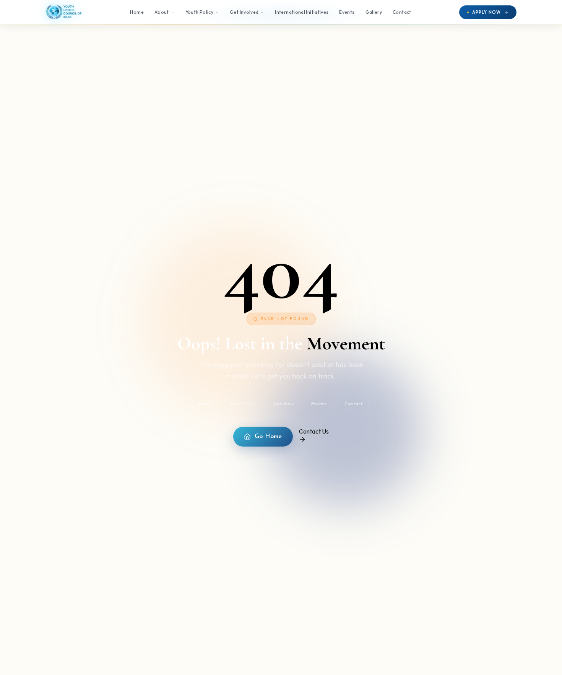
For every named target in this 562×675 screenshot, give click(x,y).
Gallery (373, 12)
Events (346, 12)
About (161, 12)
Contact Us (314, 431)
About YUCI (242, 404)
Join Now (283, 404)
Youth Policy (199, 12)
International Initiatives (301, 12)
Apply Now (486, 12)
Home (136, 12)
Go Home (268, 437)
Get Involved (244, 12)
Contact (402, 12)
